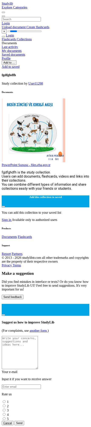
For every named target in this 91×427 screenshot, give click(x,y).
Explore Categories (14, 7)
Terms (17, 265)
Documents (9, 237)
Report (6, 254)
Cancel (7, 423)
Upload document (14, 27)
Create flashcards (37, 27)
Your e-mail (9, 372)
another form (39, 330)
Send (19, 423)
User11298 (35, 83)
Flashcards (9, 39)
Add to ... (9, 62)
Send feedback (12, 297)
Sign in (7, 220)
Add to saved (10, 66)
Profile (6, 58)
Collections (24, 39)
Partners (17, 254)
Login (6, 23)
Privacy (7, 265)
